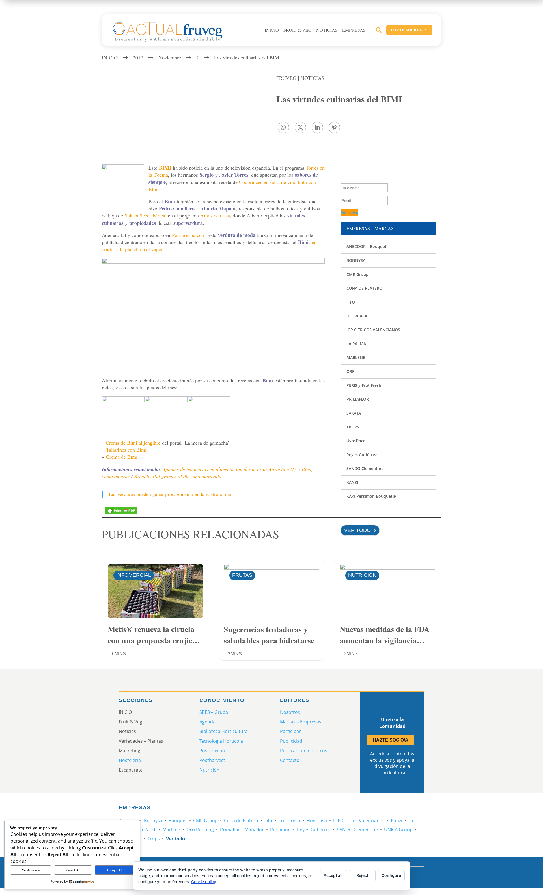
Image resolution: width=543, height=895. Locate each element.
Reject (362, 875)
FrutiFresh (289, 820)
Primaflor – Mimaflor (242, 829)
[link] (283, 127)
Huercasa (317, 820)
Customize (31, 870)
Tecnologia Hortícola (221, 741)
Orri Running (200, 829)
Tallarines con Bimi (126, 449)
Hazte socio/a (409, 30)
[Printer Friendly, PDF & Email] (121, 510)
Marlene (171, 829)
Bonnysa (153, 820)
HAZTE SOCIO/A (390, 740)
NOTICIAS (312, 77)
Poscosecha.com (189, 235)
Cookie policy (203, 881)
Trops (154, 839)
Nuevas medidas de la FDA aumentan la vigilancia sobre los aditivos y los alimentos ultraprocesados (385, 634)
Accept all (333, 875)
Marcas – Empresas (300, 722)
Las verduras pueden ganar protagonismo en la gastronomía (170, 494)
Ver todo (357, 530)
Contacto (289, 760)
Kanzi (396, 820)
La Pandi (147, 829)
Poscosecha (212, 750)
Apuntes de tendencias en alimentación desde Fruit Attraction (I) (229, 469)
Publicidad (291, 741)
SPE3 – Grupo (213, 712)
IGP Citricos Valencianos (359, 820)
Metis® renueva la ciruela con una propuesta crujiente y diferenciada (155, 634)
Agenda (207, 722)
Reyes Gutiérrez (314, 829)
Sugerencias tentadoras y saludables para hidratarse (269, 634)
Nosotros (290, 712)
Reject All (72, 870)
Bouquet (178, 820)
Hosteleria (130, 760)
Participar (290, 731)
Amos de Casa (215, 215)
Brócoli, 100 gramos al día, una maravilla (177, 476)
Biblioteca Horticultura (223, 731)
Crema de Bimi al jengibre (133, 442)
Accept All (114, 870)
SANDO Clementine (357, 829)
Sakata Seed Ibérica (145, 215)
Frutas (242, 575)
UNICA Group (398, 829)
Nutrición (362, 575)
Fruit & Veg (297, 30)
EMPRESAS (354, 30)
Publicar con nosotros (303, 750)
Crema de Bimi (121, 456)
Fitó (268, 820)
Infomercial (133, 575)
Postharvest (212, 760)
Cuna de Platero (241, 820)
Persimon (280, 829)
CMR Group (205, 820)
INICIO (272, 30)
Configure (391, 875)
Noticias (327, 30)
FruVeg (286, 77)
